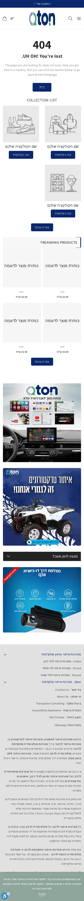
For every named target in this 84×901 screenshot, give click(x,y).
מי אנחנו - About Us (69, 696)
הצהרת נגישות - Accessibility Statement (56, 710)
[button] (42, 4)
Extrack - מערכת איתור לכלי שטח (61, 675)
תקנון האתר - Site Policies (65, 717)
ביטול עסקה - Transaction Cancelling (58, 703)
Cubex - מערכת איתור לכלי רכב (62, 661)
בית (42, 87)
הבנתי (42, 894)
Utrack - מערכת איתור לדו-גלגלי (61, 668)
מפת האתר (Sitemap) (68, 725)
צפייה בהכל (42, 227)
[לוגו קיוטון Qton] (42, 18)
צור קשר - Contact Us (68, 689)
